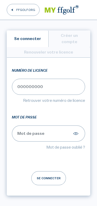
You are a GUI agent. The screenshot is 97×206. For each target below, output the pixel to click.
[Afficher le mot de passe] (76, 133)
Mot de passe (24, 117)
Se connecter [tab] (27, 39)
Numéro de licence (30, 70)
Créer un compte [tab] (69, 39)
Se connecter (49, 178)
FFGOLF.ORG (25, 9)
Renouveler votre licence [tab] (48, 52)
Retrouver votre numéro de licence (54, 100)
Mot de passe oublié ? (66, 147)
